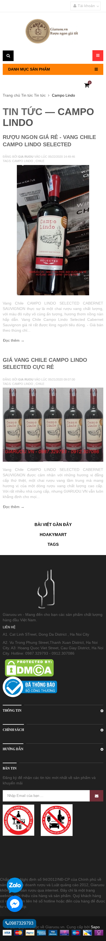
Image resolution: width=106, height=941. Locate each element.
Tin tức (27, 95)
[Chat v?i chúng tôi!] (15, 904)
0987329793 (21, 923)
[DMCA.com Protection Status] (29, 667)
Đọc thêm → (13, 340)
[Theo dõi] (96, 795)
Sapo (95, 927)
